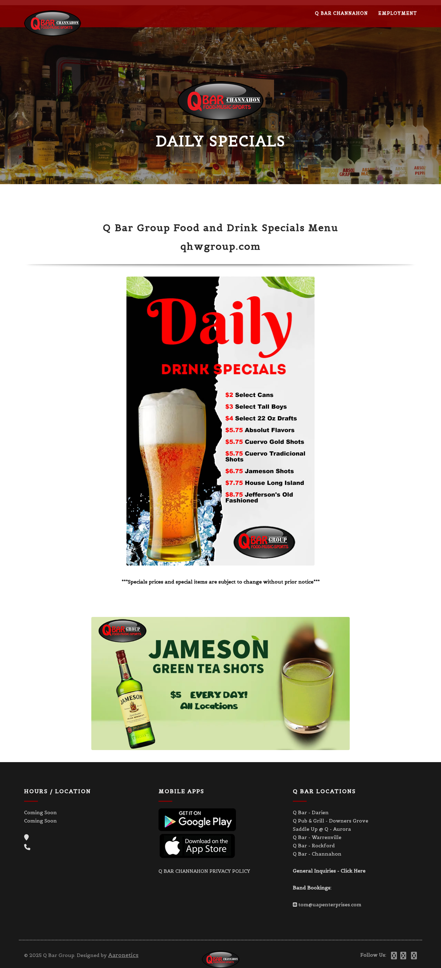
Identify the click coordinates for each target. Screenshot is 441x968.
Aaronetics (123, 954)
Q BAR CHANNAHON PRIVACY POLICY (204, 871)
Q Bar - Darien (311, 812)
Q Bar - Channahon (317, 854)
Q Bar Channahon (341, 13)
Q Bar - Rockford (314, 845)
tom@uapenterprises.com (329, 904)
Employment (397, 13)
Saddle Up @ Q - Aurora (322, 829)
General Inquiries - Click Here (329, 871)
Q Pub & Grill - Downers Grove (330, 821)
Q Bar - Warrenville (317, 837)
